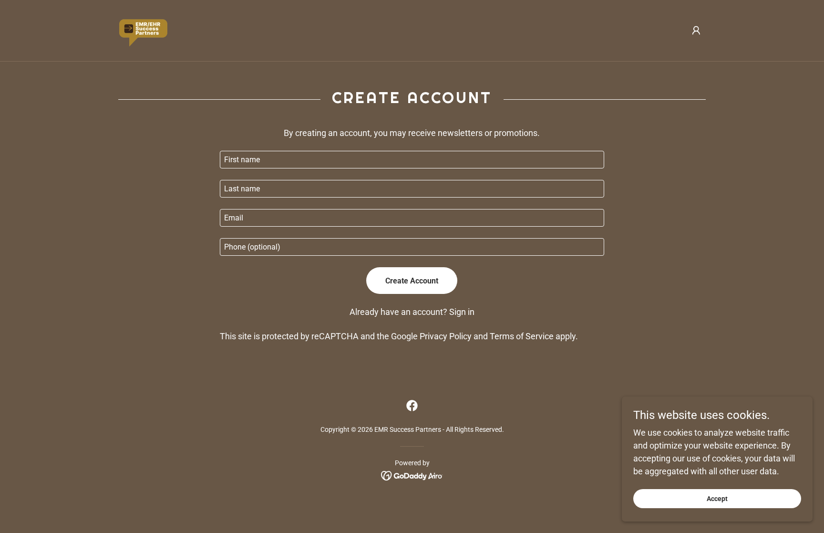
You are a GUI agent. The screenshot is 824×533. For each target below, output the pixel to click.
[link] (143, 30)
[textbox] (412, 159)
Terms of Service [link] (522, 336)
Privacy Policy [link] (446, 336)
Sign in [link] (461, 312)
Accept (717, 498)
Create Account (411, 280)
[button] (696, 30)
